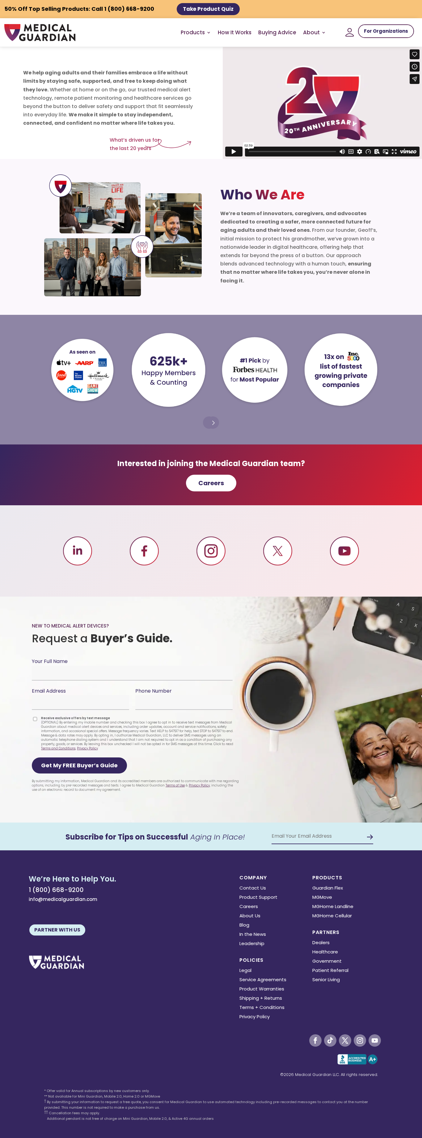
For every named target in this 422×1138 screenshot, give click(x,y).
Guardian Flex (327, 888)
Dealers (321, 943)
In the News (252, 934)
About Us (249, 916)
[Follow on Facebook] (315, 1040)
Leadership (251, 944)
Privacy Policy (87, 748)
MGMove (322, 897)
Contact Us (252, 888)
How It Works (234, 32)
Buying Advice (277, 32)
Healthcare (325, 952)
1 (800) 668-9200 (56, 890)
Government (327, 961)
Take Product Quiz (208, 9)
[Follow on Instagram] (360, 1040)
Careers (211, 483)
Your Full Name (50, 661)
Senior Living (326, 980)
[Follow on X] (345, 1040)
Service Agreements (262, 980)
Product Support (258, 897)
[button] (79, 765)
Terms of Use (175, 785)
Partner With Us (57, 929)
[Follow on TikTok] (330, 1040)
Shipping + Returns (260, 998)
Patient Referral (330, 970)
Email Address (49, 690)
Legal (245, 970)
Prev (213, 422)
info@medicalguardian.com (63, 899)
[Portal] (350, 32)
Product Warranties (261, 989)
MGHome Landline (332, 907)
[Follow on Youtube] (375, 1040)
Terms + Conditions (262, 1008)
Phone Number (153, 690)
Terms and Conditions (58, 748)
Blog (244, 925)
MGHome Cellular (332, 916)
